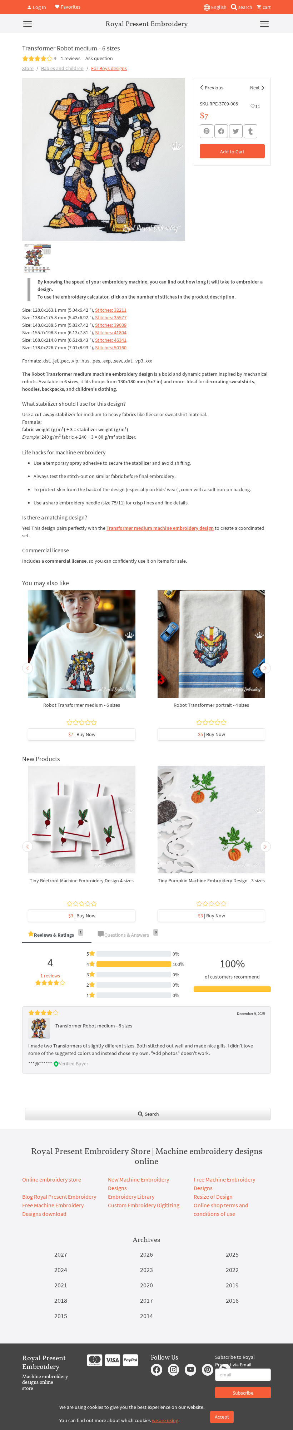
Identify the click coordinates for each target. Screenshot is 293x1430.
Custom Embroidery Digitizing (143, 1205)
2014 (146, 1316)
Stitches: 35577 (110, 317)
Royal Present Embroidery (146, 23)
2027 (60, 1254)
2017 (146, 1300)
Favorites (70, 6)
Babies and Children (62, 68)
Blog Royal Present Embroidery (59, 1196)
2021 (60, 1285)
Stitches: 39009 (110, 325)
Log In (39, 7)
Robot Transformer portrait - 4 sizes (211, 705)
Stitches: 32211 (110, 310)
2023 (146, 1270)
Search (151, 1114)
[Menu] (27, 23)
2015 (60, 1316)
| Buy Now (81, 734)
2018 (60, 1300)
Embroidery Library (131, 1196)
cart (266, 7)
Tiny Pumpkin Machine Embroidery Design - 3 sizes (211, 880)
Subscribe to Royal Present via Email (235, 1361)
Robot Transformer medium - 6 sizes (81, 705)
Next (255, 87)
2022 (232, 1270)
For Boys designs (109, 68)
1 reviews (70, 58)
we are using (165, 1420)
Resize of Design (213, 1196)
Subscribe (243, 1393)
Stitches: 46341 (110, 340)
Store (28, 68)
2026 (146, 1254)
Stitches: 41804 (110, 332)
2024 (60, 1270)
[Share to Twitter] (236, 131)
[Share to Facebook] (221, 131)
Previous (214, 87)
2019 (232, 1285)
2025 (232, 1254)
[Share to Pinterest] (206, 131)
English (218, 7)
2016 (232, 1300)
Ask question (99, 58)
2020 (146, 1285)
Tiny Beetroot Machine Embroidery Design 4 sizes (82, 880)
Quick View (81, 647)
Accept (222, 1417)
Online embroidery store (51, 1179)
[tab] (56, 935)
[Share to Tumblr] (250, 131)
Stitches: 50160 (110, 347)
